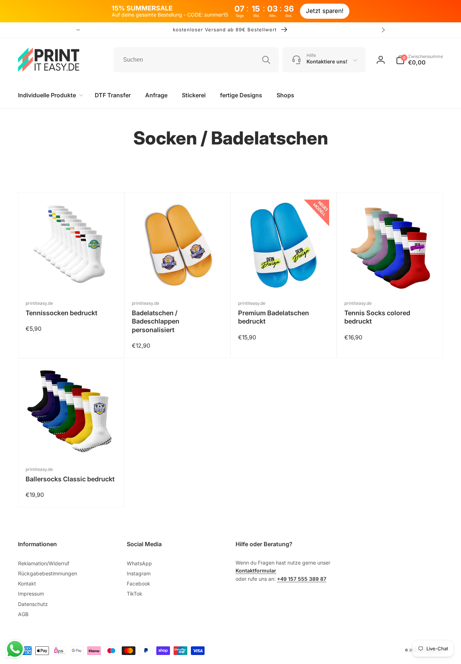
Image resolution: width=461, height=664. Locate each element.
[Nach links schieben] (78, 30)
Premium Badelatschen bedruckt (273, 317)
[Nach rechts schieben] (383, 30)
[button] (419, 59)
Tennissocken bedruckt (61, 313)
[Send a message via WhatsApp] (15, 649)
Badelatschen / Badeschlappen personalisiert (155, 321)
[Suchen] (266, 60)
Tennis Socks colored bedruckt (377, 317)
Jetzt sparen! (325, 10)
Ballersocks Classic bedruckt (70, 479)
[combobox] (196, 59)
